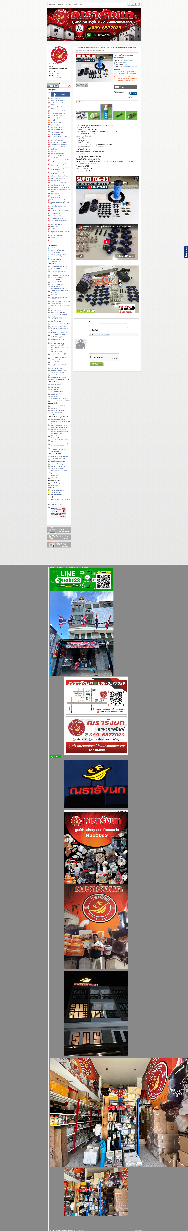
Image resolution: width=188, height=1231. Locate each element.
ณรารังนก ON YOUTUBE (57, 98)
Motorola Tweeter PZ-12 (57, 282)
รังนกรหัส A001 (54, 485)
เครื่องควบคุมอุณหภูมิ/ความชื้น (58, 178)
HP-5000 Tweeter (55, 286)
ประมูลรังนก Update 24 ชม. (58, 113)
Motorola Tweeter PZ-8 (57, 279)
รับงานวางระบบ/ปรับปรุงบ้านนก (59, 136)
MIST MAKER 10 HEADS (57, 368)
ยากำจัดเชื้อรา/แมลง (56, 261)
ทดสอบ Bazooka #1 (56, 308)
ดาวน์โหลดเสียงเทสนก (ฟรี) (58, 129)
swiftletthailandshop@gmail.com (58, 68)
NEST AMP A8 (54, 389)
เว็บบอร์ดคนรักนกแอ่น (56, 504)
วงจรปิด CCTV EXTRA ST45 (58, 459)
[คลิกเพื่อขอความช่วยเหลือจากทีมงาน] (134, 4)
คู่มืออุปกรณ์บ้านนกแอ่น (57, 122)
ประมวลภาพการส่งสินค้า (57, 115)
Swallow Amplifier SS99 (57, 391)
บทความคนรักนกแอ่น (56, 494)
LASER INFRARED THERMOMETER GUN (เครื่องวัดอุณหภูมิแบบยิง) (59, 449)
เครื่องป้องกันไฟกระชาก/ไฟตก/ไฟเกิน (60, 187)
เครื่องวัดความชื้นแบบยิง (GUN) (59, 429)
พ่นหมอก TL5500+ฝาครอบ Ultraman (60, 362)
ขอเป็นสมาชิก (59, 77)
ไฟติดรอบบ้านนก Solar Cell (58, 200)
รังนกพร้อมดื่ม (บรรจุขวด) (57, 140)
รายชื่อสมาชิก (59, 567)
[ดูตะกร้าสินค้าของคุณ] (139, 4)
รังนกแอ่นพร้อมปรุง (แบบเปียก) (58, 483)
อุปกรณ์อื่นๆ (53, 237)
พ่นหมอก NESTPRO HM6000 (58, 332)
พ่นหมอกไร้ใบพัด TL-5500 (57, 375)
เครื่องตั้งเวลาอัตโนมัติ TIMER (58, 183)
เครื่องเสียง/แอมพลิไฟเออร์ (57, 185)
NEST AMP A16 (55, 385)
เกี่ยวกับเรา (59, 545)
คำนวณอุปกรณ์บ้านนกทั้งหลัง (58, 111)
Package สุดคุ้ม (55, 118)
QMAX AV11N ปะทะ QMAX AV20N (59, 398)
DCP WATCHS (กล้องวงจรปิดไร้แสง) (60, 456)
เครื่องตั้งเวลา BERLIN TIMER (58, 408)
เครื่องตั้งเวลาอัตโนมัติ (56, 257)
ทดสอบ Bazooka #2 (56, 310)
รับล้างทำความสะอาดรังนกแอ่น (59, 144)
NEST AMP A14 (55, 387)
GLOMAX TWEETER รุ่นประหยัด (59, 269)
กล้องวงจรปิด (54, 151)
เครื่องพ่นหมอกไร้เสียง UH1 (57, 372)
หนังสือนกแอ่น (54, 226)
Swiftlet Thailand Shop (55, 64)
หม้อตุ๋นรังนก (54, 229)
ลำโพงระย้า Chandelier (57, 277)
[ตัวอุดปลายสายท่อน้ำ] (119, 115)
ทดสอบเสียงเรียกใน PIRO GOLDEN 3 (60, 401)
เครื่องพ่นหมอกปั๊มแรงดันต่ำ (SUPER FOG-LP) (97, 47)
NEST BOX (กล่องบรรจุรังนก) (58, 466)
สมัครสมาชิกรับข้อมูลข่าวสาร (58, 100)
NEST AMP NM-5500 (56, 351)
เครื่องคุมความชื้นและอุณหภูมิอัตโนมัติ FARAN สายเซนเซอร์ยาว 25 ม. (60, 421)
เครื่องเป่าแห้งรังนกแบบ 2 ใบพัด (59, 470)
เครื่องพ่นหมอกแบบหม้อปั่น (57, 153)
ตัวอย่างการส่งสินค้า (56, 492)
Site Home (80, 47)
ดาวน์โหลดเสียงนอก (56, 132)
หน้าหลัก (52, 567)
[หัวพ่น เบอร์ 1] (131, 115)
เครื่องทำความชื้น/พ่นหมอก (57, 250)
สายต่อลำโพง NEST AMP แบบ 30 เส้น (60, 301)
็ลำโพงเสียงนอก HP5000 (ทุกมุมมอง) (60, 275)
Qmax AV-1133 (55, 394)
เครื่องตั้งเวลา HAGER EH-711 (58, 406)
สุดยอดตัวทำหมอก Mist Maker (58, 370)
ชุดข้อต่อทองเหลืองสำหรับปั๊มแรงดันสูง (60, 176)
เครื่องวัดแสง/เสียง (55, 180)
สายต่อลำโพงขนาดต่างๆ (57, 303)
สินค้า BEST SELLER (56, 127)
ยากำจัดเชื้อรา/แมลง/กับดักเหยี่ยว (59, 206)
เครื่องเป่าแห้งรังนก (55, 193)
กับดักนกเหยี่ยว (54, 478)
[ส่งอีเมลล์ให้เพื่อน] (130, 98)
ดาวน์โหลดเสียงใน (55, 134)
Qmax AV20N (54, 396)
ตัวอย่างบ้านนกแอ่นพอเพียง (58, 490)
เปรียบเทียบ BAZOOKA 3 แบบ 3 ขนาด (60, 305)
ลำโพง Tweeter (55, 213)
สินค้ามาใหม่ (54, 125)
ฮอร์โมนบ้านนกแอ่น (56, 235)
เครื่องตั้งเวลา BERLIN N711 (58, 410)
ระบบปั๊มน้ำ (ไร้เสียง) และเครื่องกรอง (60, 210)
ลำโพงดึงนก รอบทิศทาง (57, 218)
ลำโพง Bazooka (55, 216)
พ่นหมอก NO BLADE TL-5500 (58, 377)
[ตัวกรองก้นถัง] (106, 112)
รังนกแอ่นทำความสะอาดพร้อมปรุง (59, 142)
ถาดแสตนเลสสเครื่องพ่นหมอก (58, 326)
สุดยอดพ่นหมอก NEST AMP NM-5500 (60, 324)
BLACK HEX (54, 295)
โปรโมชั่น (53, 120)
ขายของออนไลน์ (67, 1230)
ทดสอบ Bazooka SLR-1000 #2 (59, 315)
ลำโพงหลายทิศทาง (55, 252)
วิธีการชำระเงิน (59, 530)
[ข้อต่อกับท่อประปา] (94, 115)
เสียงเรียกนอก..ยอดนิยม (56, 224)
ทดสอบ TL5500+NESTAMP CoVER (60, 379)
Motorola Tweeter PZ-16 (57, 284)
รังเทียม (52, 208)
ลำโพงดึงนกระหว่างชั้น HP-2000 (59, 266)
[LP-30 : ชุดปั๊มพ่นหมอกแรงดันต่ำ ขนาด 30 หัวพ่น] (82, 115)
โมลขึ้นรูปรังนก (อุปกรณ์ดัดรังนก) (59, 468)
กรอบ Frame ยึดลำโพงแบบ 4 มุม (59, 288)
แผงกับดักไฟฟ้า (55, 475)
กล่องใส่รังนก (54, 149)
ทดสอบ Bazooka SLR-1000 (58, 312)
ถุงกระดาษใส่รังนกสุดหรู (57, 464)
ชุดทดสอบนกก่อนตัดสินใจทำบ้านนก (60, 147)
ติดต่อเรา (59, 537)
